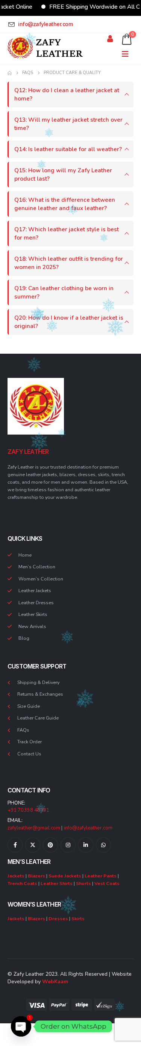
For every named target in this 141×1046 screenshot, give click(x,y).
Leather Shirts (57, 883)
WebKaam (55, 981)
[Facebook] (15, 845)
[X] (32, 845)
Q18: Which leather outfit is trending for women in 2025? (68, 263)
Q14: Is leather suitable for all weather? (68, 149)
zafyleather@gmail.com (34, 828)
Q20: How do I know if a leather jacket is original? (68, 322)
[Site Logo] (45, 48)
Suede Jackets (65, 876)
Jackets (16, 876)
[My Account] (110, 38)
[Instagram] (68, 845)
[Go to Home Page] (10, 73)
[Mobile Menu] (127, 54)
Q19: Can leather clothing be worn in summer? (64, 292)
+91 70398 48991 (28, 810)
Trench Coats (22, 883)
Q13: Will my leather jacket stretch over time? (68, 124)
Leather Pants (101, 876)
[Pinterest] (50, 845)
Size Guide (28, 706)
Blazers (36, 876)
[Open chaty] (21, 1026)
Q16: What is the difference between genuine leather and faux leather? (64, 204)
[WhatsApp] (103, 845)
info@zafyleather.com (88, 828)
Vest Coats (107, 883)
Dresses (58, 918)
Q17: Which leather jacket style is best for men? (66, 233)
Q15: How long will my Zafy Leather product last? (63, 174)
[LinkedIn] (85, 845)
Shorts (83, 883)
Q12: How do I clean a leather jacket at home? (66, 94)
